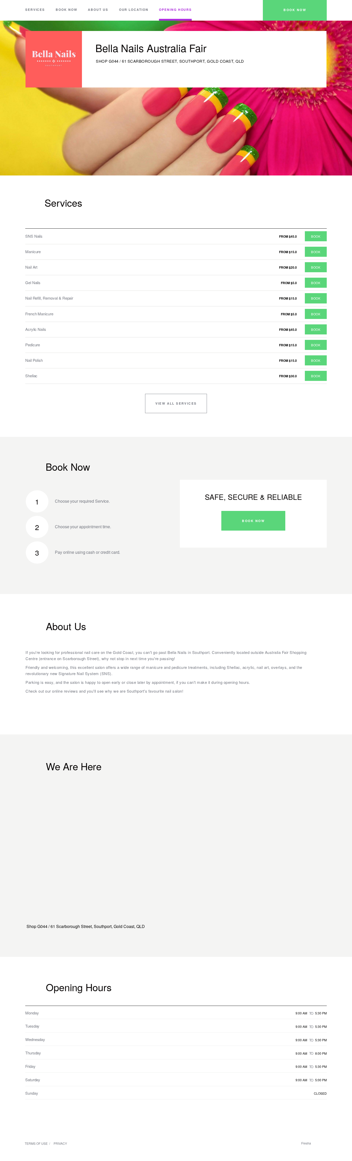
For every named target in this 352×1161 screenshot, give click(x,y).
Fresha (306, 1143)
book (315, 236)
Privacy (60, 1143)
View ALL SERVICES (176, 403)
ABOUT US (98, 9)
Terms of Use (36, 1143)
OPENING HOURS (175, 9)
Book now (66, 9)
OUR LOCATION (133, 9)
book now (294, 9)
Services (35, 9)
